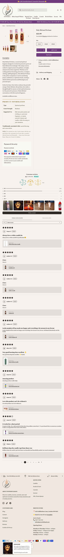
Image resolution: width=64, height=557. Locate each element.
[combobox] (32, 10)
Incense (35, 493)
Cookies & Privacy (7, 527)
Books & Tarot (37, 486)
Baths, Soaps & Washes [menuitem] (17, 16)
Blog (3, 511)
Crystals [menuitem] (41, 16)
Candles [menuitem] (36, 16)
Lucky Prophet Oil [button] (13, 337)
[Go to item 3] (29, 205)
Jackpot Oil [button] (11, 313)
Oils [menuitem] (60, 16)
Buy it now (49, 54)
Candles (35, 483)
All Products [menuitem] (7, 16)
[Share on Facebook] (44, 78)
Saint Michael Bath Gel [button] (14, 386)
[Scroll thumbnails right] (59, 205)
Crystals (35, 490)
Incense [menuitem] (56, 16)
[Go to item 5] (49, 205)
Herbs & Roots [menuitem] (48, 16)
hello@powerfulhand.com (42, 522)
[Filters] (4, 222)
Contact (4, 514)
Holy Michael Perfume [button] (14, 409)
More (43, 182)
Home (3, 25)
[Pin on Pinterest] (47, 78)
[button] (60, 10)
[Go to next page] (42, 462)
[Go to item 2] (18, 205)
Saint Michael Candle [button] (13, 455)
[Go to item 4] (39, 205)
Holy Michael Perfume (10, 25)
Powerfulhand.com (9, 554)
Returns (4, 524)
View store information (44, 66)
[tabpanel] (16, 99)
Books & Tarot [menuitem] (28, 16)
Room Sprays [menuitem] (36, 18)
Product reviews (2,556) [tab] (17, 218)
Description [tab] (5, 58)
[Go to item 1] (8, 205)
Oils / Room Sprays (38, 496)
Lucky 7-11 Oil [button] (12, 290)
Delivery (4, 521)
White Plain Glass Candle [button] (14, 244)
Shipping (45, 36)
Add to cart (54, 50)
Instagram (5, 518)
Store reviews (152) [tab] (46, 218)
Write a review (32, 213)
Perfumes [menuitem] (28, 18)
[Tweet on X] (41, 78)
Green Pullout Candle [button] (13, 362)
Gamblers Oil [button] (12, 267)
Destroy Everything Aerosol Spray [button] (16, 433)
